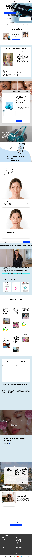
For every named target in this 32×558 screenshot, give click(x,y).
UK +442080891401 (19, 551)
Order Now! (10, 12)
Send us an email (20, 553)
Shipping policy (18, 541)
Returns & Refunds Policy (6, 550)
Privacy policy (18, 540)
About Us (17, 542)
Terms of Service (19, 539)
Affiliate (17, 543)
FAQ (2, 551)
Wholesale (3, 539)
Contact (3, 552)
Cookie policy (18, 544)
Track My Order (4, 549)
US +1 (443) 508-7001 (19, 550)
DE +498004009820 (19, 552)
